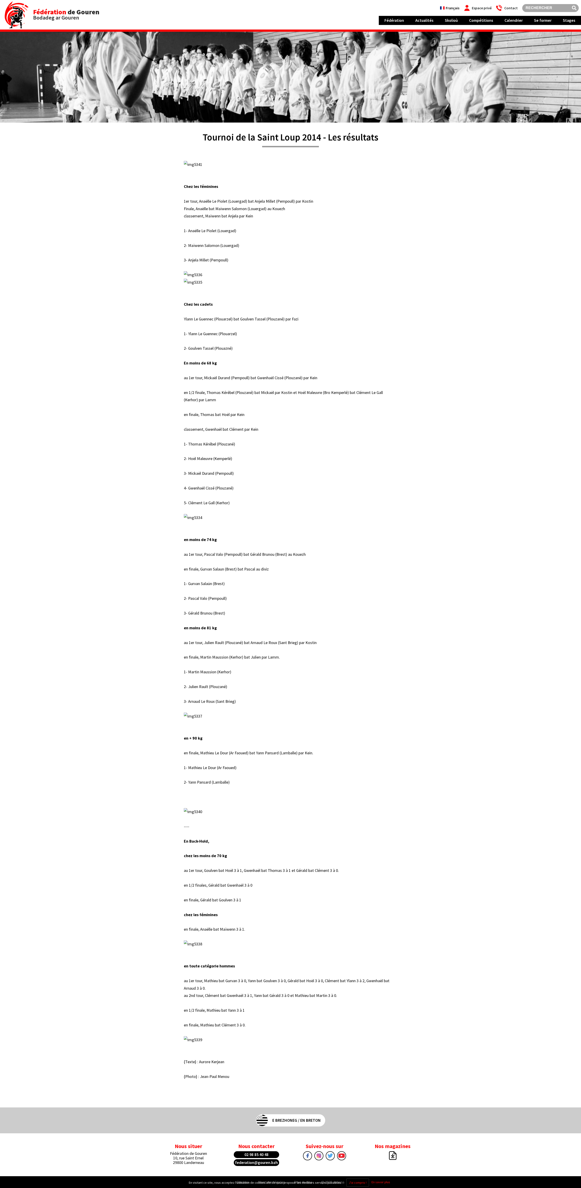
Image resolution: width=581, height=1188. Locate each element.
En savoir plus (381, 1182)
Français (452, 8)
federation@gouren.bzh (256, 1162)
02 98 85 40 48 (256, 1154)
